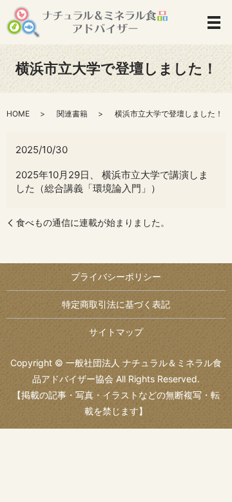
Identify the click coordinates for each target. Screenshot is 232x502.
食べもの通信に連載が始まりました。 (92, 222)
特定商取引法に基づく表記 (116, 304)
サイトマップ (116, 331)
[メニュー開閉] (214, 22)
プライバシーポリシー (116, 276)
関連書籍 (72, 113)
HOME (18, 113)
